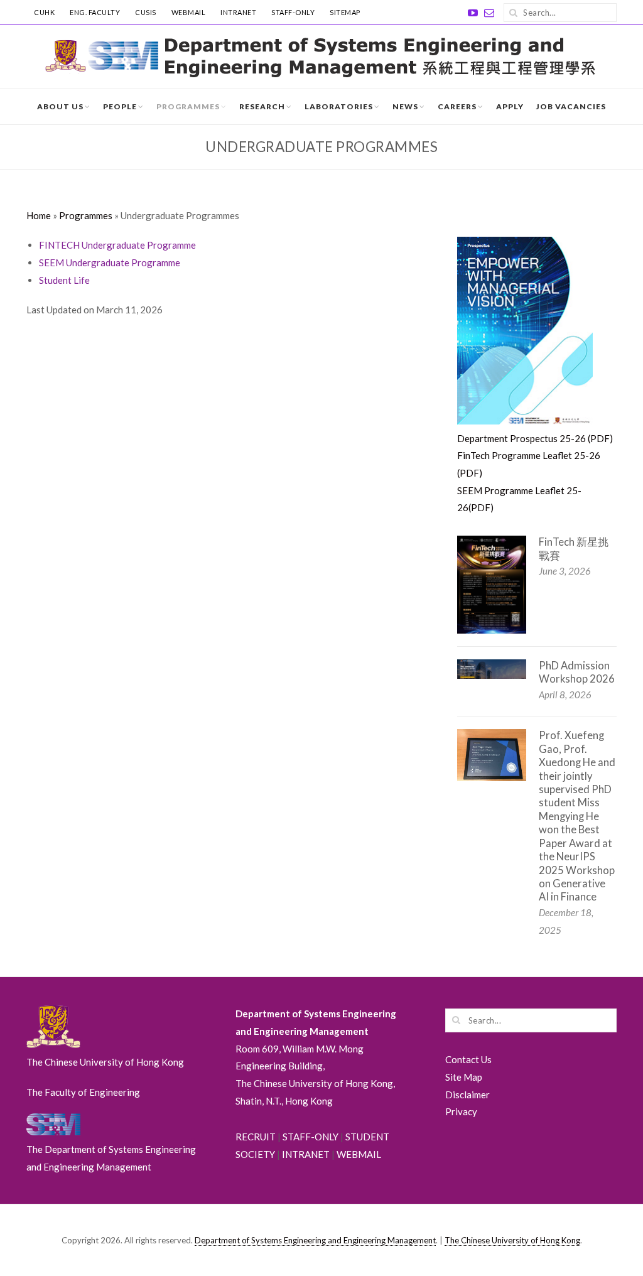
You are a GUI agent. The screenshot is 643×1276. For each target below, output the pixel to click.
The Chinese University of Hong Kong (512, 1240)
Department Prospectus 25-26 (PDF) (535, 438)
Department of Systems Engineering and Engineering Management (315, 1240)
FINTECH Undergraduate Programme (117, 245)
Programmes (188, 106)
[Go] (513, 12)
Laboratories (339, 106)
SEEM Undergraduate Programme (109, 262)
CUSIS (145, 12)
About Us (60, 106)
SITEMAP (345, 12)
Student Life (64, 280)
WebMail (188, 12)
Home (38, 215)
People (120, 106)
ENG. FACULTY (95, 12)
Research (262, 106)
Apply (510, 106)
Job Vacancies (571, 106)
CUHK (44, 12)
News (405, 106)
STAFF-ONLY (293, 12)
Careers (457, 106)
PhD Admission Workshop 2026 (577, 672)
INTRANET (238, 12)
